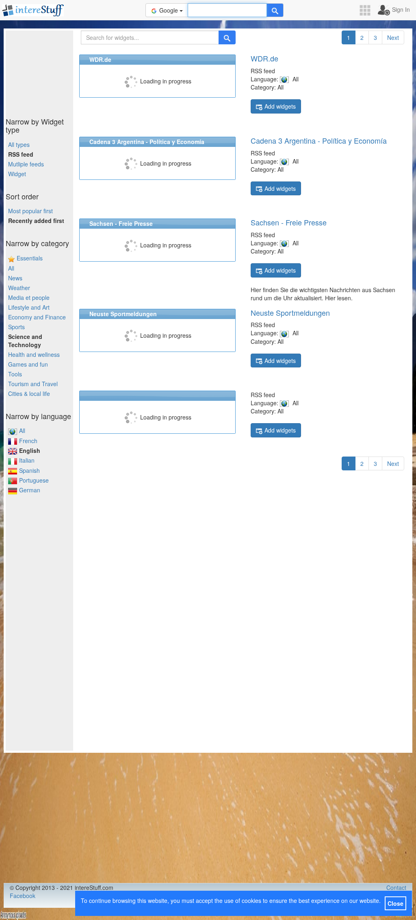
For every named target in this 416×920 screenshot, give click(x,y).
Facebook (22, 896)
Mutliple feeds (26, 164)
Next (393, 37)
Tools (15, 374)
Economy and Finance (37, 317)
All (11, 268)
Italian (27, 460)
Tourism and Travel (33, 384)
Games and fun (28, 364)
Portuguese (34, 480)
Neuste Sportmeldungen (290, 312)
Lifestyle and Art (29, 307)
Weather (19, 288)
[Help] (275, 10)
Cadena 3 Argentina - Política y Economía (319, 140)
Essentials (30, 258)
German (29, 490)
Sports (16, 327)
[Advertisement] (46, 71)
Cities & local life (29, 393)
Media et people (29, 297)
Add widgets (280, 106)
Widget (17, 174)
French (28, 441)
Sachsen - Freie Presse (289, 222)
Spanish (29, 470)
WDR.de (264, 58)
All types (19, 144)
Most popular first (30, 211)
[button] (368, 10)
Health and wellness (34, 354)
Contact (396, 887)
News (15, 278)
